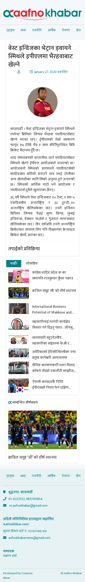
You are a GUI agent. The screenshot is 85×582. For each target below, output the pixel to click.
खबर (23, 30)
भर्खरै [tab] (13, 263)
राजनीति (36, 30)
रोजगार (66, 30)
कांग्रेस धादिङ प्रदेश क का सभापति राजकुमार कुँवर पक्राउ (52, 275)
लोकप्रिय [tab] (32, 263)
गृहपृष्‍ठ (10, 30)
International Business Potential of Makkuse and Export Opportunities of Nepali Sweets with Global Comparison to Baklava (52, 309)
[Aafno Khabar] (42, 15)
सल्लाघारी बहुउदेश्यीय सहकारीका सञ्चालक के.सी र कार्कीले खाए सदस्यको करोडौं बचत (52, 340)
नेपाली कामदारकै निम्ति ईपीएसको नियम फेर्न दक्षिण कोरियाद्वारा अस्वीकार (50, 385)
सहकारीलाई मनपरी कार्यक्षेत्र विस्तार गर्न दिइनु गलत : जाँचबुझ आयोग (54, 324)
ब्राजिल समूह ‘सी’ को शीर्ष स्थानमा (54, 291)
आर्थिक (52, 30)
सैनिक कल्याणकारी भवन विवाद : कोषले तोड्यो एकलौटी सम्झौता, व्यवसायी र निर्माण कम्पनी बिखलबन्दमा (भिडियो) (54, 368)
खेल (78, 30)
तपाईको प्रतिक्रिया (24, 249)
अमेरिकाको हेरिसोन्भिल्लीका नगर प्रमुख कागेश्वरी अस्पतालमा (54, 355)
